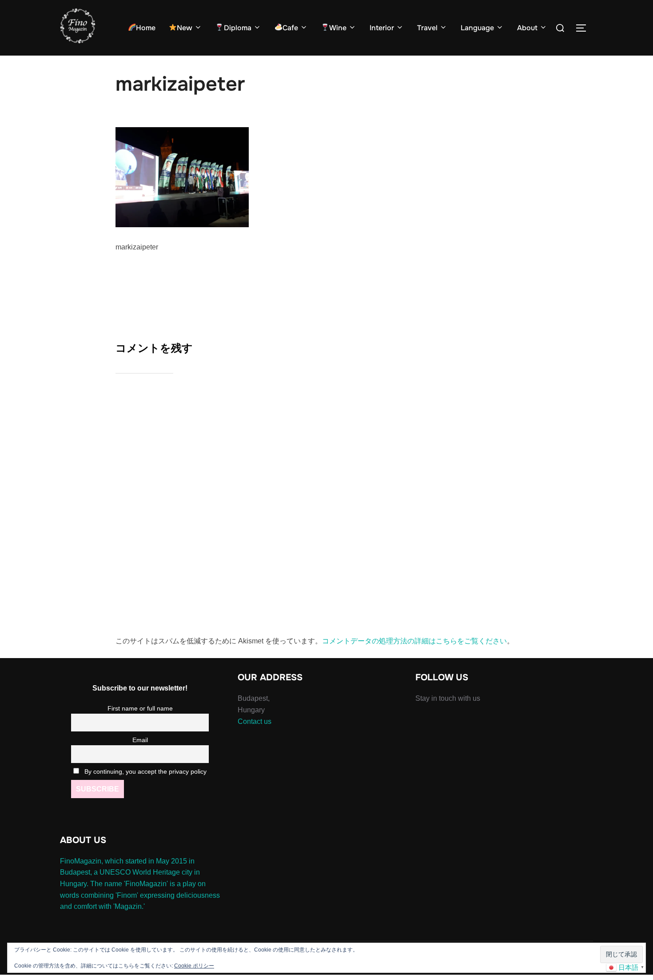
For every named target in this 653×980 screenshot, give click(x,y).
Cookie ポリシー (194, 966)
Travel (427, 27)
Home (145, 27)
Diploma (237, 27)
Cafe (290, 27)
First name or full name (140, 708)
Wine (337, 27)
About (527, 27)
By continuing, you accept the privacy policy (145, 771)
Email (140, 739)
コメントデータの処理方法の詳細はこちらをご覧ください (414, 641)
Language (477, 27)
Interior (382, 27)
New (184, 27)
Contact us (254, 721)
